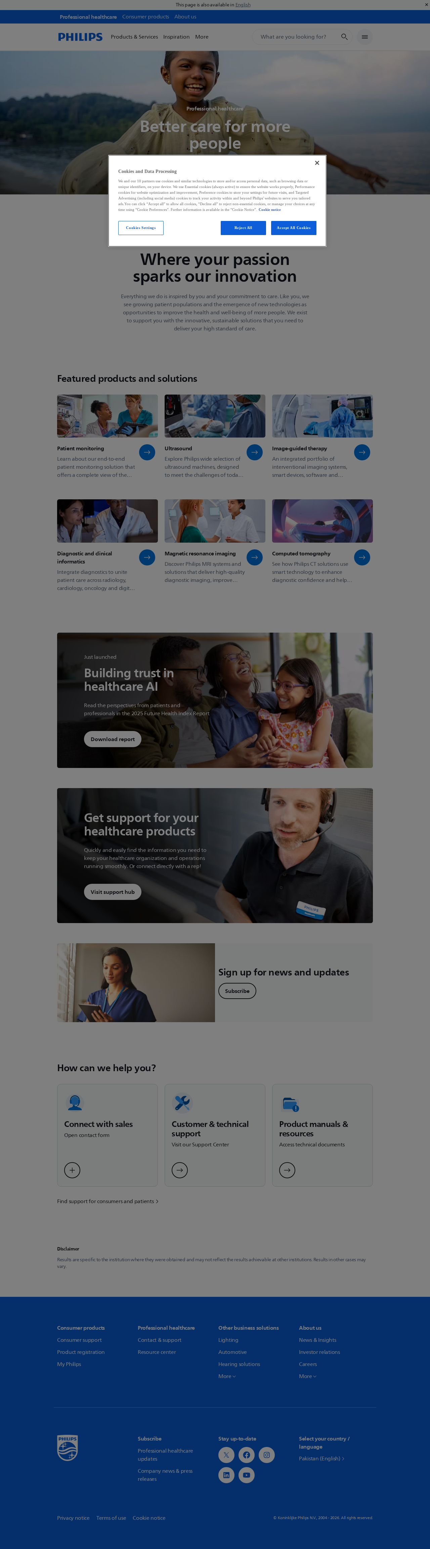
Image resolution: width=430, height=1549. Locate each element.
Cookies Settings (141, 228)
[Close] (317, 162)
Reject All (243, 228)
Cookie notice (270, 210)
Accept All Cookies (293, 228)
